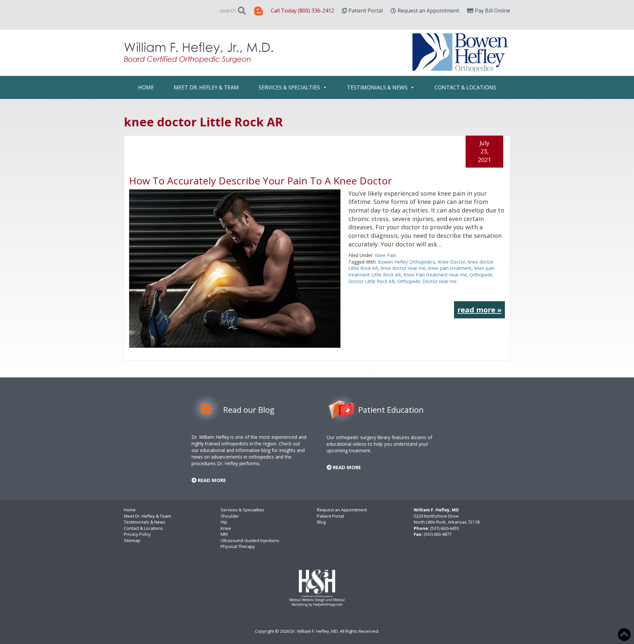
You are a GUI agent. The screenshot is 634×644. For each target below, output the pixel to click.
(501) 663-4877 (437, 534)
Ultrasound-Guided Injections (250, 540)
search (228, 10)
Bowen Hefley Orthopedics (406, 262)
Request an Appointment (428, 10)
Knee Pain (385, 255)
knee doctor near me (403, 268)
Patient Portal (365, 10)
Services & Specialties (289, 87)
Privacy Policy (137, 534)
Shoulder (230, 516)
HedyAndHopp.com (327, 604)
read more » (479, 309)
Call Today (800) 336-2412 (302, 10)
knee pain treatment (450, 268)
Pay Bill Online (492, 10)
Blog (321, 522)
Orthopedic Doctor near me (427, 281)
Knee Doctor (451, 262)
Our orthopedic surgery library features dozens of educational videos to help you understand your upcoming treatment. (379, 444)
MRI (224, 534)
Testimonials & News (377, 87)
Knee (226, 528)
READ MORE (211, 480)
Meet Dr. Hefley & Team (206, 87)
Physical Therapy (238, 546)
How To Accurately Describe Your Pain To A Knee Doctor (260, 180)
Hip (224, 522)
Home (146, 87)
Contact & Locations (465, 87)
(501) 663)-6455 (444, 528)
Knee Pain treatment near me (435, 275)
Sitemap (132, 540)
